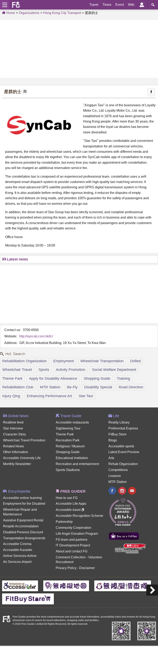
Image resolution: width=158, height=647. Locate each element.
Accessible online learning (22, 498)
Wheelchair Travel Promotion (24, 440)
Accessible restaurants (72, 422)
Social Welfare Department (114, 370)
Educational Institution (72, 458)
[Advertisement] (79, 49)
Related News (13, 446)
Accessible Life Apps (71, 503)
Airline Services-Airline (20, 556)
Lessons (114, 476)
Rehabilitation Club (17, 387)
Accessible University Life (22, 458)
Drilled (135, 361)
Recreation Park (67, 440)
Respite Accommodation (21, 526)
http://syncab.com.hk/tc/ (36, 336)
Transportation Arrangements (24, 538)
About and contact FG (71, 551)
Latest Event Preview (123, 452)
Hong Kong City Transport (62, 13)
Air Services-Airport (17, 562)
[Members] (142, 5)
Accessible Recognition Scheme (79, 515)
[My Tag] (24, 91)
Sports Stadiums (68, 470)
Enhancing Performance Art (49, 396)
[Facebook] (112, 491)
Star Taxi (86, 396)
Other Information (15, 452)
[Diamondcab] (152, 590)
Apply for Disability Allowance (53, 378)
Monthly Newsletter (17, 464)
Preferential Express (123, 428)
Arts (111, 458)
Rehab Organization (123, 464)
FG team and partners (71, 539)
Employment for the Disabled (24, 503)
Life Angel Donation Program (77, 533)
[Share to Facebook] (151, 92)
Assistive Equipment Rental (23, 520)
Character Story (14, 434)
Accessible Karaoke (17, 550)
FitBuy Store (117, 434)
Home (10, 13)
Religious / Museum (70, 446)
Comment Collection (71, 557)
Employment (63, 361)
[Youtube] (132, 491)
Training (123, 378)
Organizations (29, 13)
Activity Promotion (70, 370)
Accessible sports (121, 446)
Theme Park (12, 378)
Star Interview (13, 428)
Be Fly (72, 387)
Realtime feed (13, 422)
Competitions (118, 470)
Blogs (112, 440)
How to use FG (67, 498)
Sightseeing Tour (68, 428)
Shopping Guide (97, 378)
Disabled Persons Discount (23, 532)
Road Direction (131, 387)
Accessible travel (68, 510)
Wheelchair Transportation (102, 361)
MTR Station (50, 387)
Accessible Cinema (17, 544)
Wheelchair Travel (17, 370)
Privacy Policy (66, 568)
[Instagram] (122, 491)
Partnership (64, 521)
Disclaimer (87, 568)
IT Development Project (73, 545)
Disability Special (98, 387)
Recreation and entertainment (77, 464)
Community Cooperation (73, 527)
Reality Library (119, 422)
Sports (43, 370)
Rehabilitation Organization (24, 361)
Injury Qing (11, 396)
